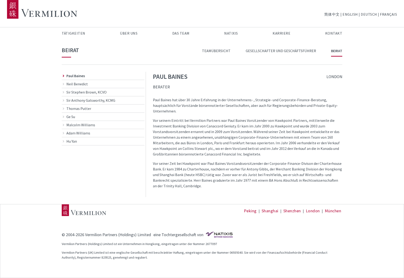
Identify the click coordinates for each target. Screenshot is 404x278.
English (350, 14)
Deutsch (369, 14)
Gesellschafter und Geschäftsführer (281, 50)
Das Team (181, 33)
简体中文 (332, 14)
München (333, 210)
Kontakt (334, 33)
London (313, 210)
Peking (250, 210)
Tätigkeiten (73, 33)
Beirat (336, 50)
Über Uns (128, 33)
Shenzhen (292, 210)
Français (388, 14)
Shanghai (270, 210)
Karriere (281, 33)
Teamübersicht (216, 50)
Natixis (231, 33)
